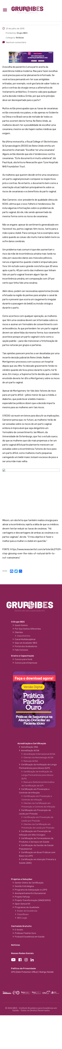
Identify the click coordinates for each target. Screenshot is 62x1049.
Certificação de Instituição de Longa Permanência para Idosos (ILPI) (37, 775)
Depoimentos (23, 636)
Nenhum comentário (16, 42)
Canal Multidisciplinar (25, 639)
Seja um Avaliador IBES (25, 643)
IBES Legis (21, 918)
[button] (5, 9)
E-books (18, 929)
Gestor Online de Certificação (29, 882)
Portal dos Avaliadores (25, 646)
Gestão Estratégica (24, 886)
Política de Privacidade (23, 968)
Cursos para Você (23, 659)
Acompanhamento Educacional (30, 893)
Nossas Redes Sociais (22, 953)
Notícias (15, 945)
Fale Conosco (21, 650)
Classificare (22, 914)
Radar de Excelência (26, 911)
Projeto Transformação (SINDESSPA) (32, 900)
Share (4, 571)
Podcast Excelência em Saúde (29, 936)
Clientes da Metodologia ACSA (38, 757)
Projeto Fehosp (22, 897)
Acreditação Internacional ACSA (39, 754)
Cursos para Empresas (25, 663)
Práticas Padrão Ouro (25, 933)
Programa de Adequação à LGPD (30, 890)
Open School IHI (22, 904)
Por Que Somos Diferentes (27, 629)
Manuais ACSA (30, 761)
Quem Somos (21, 625)
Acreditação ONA (29, 747)
